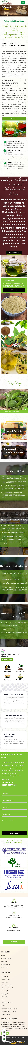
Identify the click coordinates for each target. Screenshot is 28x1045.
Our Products (7, 660)
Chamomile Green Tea (8, 988)
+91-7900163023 (9, 917)
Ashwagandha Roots (7, 1003)
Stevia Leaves (6, 1014)
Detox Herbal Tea (7, 985)
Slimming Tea (5, 979)
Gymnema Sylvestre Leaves (10, 1009)
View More (14, 118)
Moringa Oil (14, 359)
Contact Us (13, 252)
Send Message (14, 833)
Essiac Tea (5, 997)
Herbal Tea (14, 264)
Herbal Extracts (14, 332)
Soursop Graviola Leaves (9, 1011)
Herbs (3, 1000)
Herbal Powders (14, 305)
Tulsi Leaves (5, 1006)
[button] (2, 10)
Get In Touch (14, 942)
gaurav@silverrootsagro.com (14, 930)
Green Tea (5, 982)
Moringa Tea (5, 994)
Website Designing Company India (17, 1043)
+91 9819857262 (18, 917)
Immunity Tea (5, 991)
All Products (14, 290)
